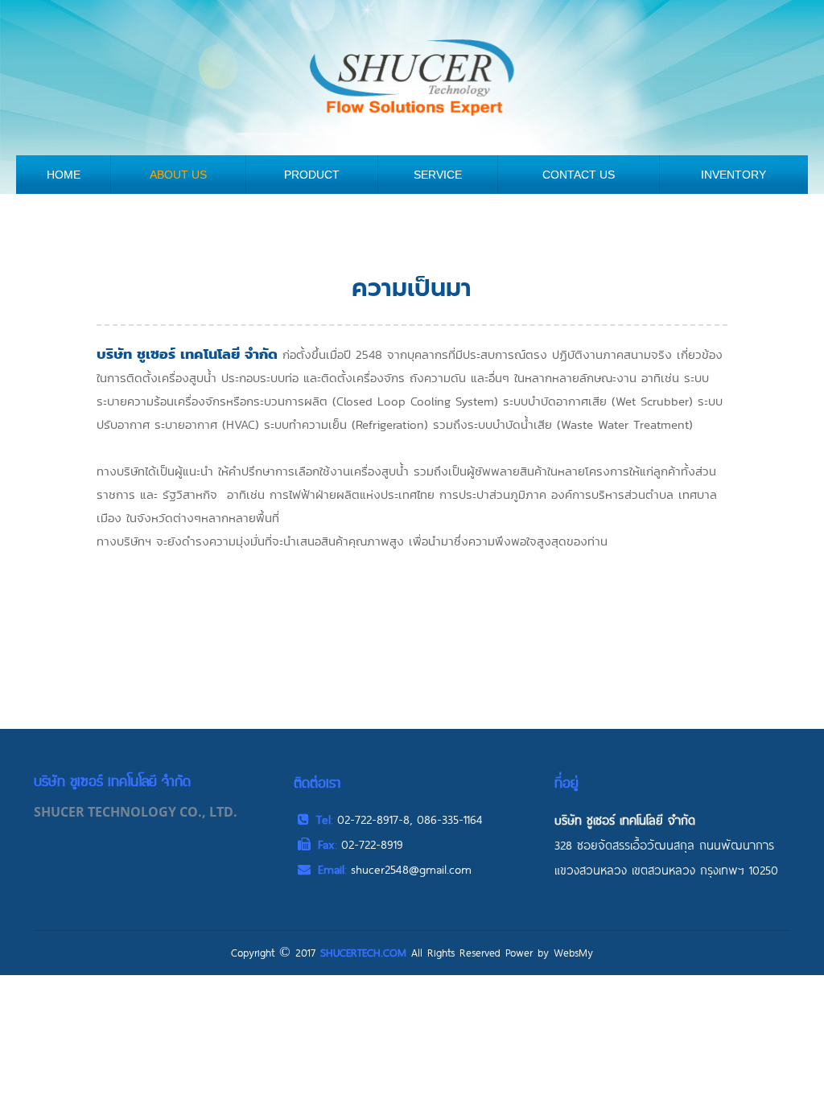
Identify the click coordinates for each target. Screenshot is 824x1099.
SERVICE (438, 174)
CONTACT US (578, 174)
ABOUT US (178, 174)
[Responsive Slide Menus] (412, 76)
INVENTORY (733, 174)
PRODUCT (312, 174)
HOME (63, 174)
